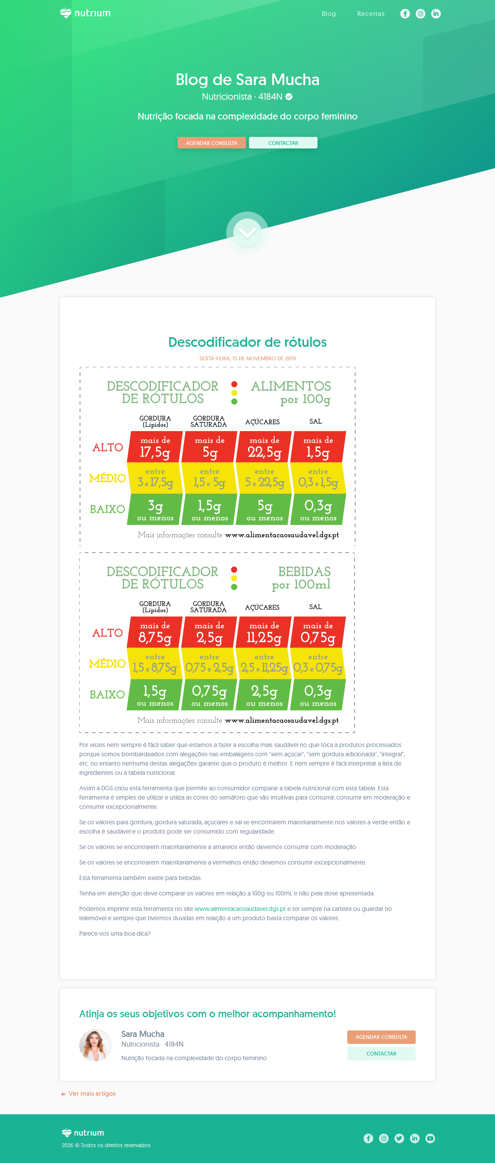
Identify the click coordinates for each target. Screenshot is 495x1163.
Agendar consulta (211, 143)
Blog (329, 13)
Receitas (371, 13)
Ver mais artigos (92, 1093)
